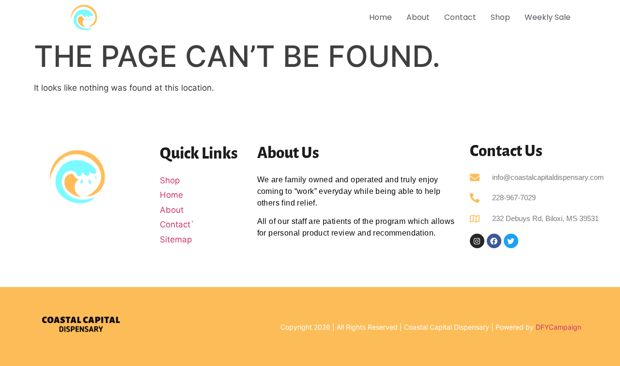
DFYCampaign (558, 327)
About (418, 17)
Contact (460, 17)
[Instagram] (477, 241)
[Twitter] (511, 241)
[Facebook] (494, 241)
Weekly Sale (548, 17)
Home (380, 17)
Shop (500, 17)
